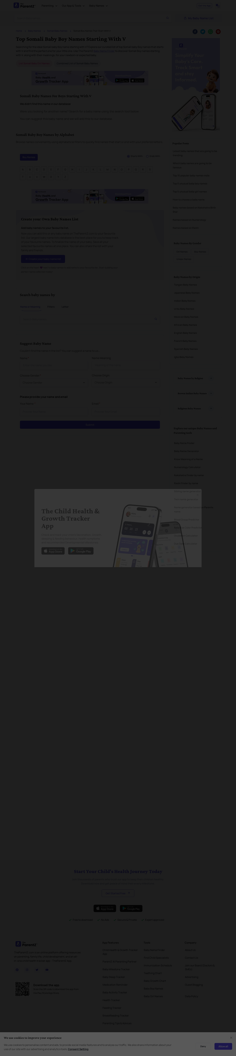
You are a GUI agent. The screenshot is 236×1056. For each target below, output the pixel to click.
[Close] (205, 491)
